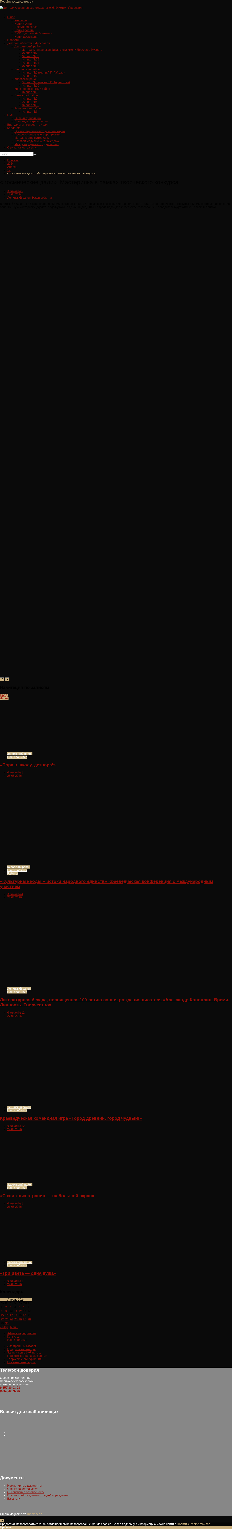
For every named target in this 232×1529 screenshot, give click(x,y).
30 (7, 1323)
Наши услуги (23, 23)
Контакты (20, 20)
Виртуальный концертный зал (27, 124)
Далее (4, 698)
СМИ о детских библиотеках (33, 33)
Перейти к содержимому (16, 1)
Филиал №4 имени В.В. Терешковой (46, 82)
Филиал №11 (30, 56)
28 (29, 1319)
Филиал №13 (30, 59)
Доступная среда (26, 26)
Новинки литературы (21, 1362)
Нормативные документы (24, 1485)
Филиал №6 (30, 111)
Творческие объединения (24, 1359)
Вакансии (13, 1498)
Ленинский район (19, 197)
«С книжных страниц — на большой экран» (47, 1195)
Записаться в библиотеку (24, 1352)
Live (10, 114)
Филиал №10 (30, 85)
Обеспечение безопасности (25, 1492)
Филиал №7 (30, 53)
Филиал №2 (30, 98)
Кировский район (18, 867)
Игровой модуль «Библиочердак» (37, 141)
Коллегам (13, 127)
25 (16, 1319)
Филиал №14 (30, 62)
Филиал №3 (30, 92)
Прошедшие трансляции (31, 121)
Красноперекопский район (32, 88)
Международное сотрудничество (36, 144)
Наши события (42, 197)
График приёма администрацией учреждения (38, 1495)
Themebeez (34, 1514)
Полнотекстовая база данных (27, 1355)
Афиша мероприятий (21, 1333)
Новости (13, 39)
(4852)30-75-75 (10, 1390)
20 (24, 1315)
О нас (11, 17)
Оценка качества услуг (22, 147)
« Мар (4, 1327)
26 (20, 1319)
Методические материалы (31, 137)
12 (20, 1311)
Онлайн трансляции (27, 118)
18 (16, 1315)
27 (24, 1319)
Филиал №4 (15, 894)
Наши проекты (24, 30)
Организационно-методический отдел (39, 131)
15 (2, 1315)
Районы (12, 873)
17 (11, 1315)
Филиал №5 (30, 101)
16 (7, 1315)
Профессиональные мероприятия (37, 134)
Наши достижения (26, 36)
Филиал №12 (30, 105)
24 (11, 1319)
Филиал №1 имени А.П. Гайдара (43, 72)
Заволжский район (19, 753)
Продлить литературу (21, 1349)
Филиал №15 (30, 66)
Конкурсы (13, 1336)
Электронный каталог (21, 1346)
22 (2, 1319)
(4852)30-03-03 (10, 1387)
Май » (14, 1327)
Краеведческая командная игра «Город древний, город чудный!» (71, 1118)
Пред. (4, 695)
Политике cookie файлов (193, 1524)
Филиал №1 (15, 772)
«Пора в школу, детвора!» (28, 764)
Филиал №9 (30, 75)
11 (15, 1311)
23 (7, 1319)
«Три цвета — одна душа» (28, 1273)
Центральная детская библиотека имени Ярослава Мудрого (62, 49)
